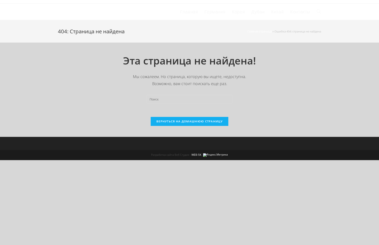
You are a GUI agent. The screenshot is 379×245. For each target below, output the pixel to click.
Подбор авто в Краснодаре (92, 11)
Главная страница (259, 31)
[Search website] (318, 12)
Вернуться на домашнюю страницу (189, 121)
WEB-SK (196, 155)
